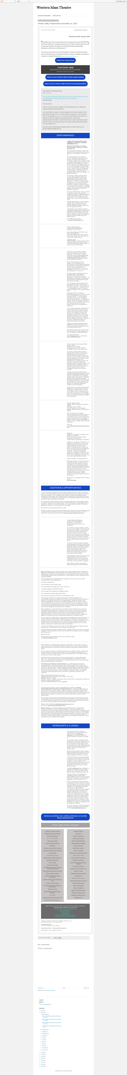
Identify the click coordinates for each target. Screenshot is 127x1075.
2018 (42, 1060)
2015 (42, 1066)
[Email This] (54, 938)
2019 (42, 1058)
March (43, 1045)
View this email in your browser (80, 29)
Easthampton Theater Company (52, 857)
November (44, 1029)
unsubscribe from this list (46, 928)
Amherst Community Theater (52, 833)
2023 (42, 1012)
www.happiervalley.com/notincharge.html (78, 426)
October (44, 1031)
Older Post (86, 988)
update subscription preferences (59, 928)
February (44, 1047)
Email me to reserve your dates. (65, 71)
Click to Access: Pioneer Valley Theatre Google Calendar (65, 77)
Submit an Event (56, 15)
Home (63, 988)
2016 (42, 1064)
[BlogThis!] (56, 938)
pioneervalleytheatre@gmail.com (69, 56)
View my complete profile (45, 1004)
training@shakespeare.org (78, 807)
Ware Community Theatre (78, 890)
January (44, 1049)
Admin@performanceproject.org (56, 705)
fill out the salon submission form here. (73, 513)
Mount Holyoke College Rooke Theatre (52, 892)
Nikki (42, 1002)
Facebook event (71, 239)
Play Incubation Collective (78, 843)
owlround (49, 93)
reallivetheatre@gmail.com (49, 637)
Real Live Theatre (46, 571)
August (44, 1035)
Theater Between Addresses (78, 873)
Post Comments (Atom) (49, 990)
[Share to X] (57, 938)
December (44, 1014)
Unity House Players (78, 885)
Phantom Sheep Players (78, 841)
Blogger (70, 1070)
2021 (42, 1054)
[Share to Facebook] (59, 938)
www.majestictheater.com (76, 220)
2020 (42, 1056)
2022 (42, 1052)
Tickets (69, 323)
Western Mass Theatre (54, 7)
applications (76, 768)
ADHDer (60, 116)
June (43, 1039)
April (43, 1043)
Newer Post (41, 988)
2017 (42, 1062)
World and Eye (78, 897)
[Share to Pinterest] (61, 938)
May (43, 1041)
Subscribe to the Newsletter (44, 15)
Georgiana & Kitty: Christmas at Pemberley (77, 256)
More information (71, 480)
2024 (42, 1010)
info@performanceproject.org (64, 704)
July (43, 1037)
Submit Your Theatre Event (65, 60)
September (44, 1033)
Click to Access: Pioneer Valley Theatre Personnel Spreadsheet (65, 83)
